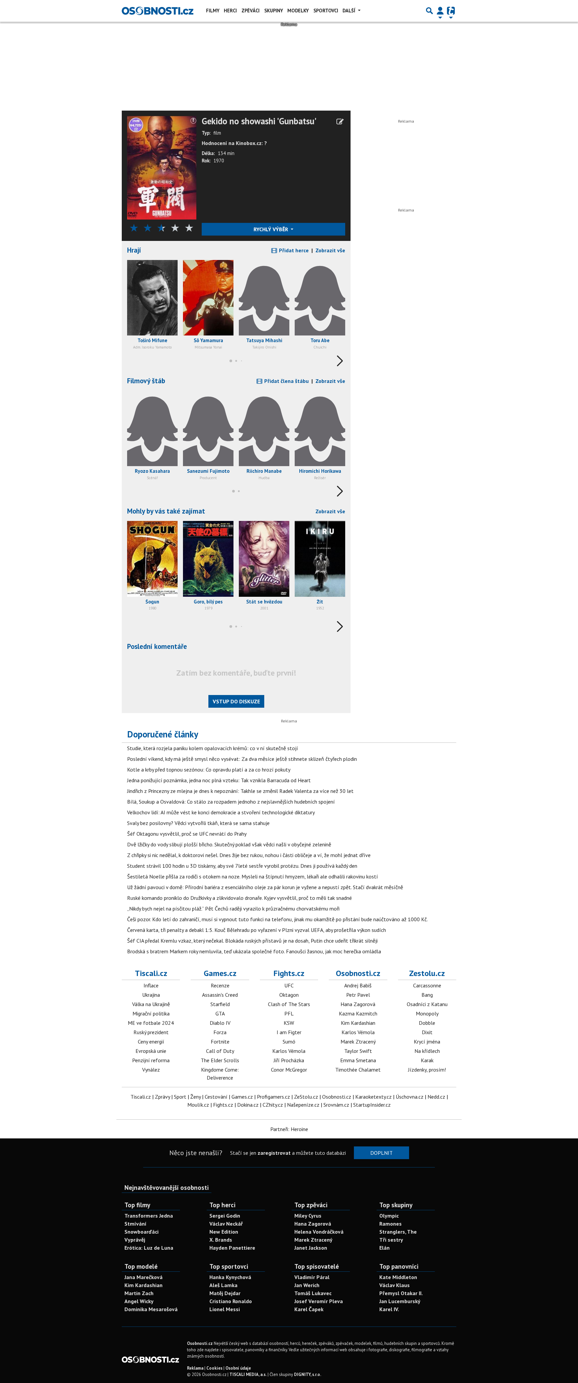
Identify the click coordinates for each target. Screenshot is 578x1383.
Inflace (151, 985)
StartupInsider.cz (372, 1104)
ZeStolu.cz (306, 1096)
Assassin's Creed (220, 994)
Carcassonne (427, 985)
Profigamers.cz (273, 1096)
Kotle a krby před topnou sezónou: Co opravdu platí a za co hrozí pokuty (208, 769)
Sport (180, 1096)
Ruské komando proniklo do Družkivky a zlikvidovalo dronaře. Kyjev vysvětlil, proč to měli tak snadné (239, 897)
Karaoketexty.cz (373, 1096)
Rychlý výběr (271, 229)
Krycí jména (427, 1041)
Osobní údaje (238, 1368)
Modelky (298, 10)
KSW (289, 1022)
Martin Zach (139, 1293)
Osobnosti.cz (358, 973)
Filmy (212, 10)
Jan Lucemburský (399, 1301)
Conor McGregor (289, 1069)
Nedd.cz (436, 1096)
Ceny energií (151, 1041)
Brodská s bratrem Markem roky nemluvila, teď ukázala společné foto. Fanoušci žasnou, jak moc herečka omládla (254, 951)
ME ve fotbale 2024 (151, 1022)
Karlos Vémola (288, 1051)
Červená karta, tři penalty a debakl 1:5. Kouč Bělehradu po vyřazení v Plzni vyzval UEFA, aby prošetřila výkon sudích (256, 930)
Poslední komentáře (157, 646)
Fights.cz (289, 973)
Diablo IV (220, 1022)
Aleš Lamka (223, 1285)
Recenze (220, 985)
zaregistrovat (274, 1152)
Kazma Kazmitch (358, 1013)
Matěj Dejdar (224, 1293)
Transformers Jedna (148, 1215)
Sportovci (325, 10)
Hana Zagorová (358, 1004)
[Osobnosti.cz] (157, 11)
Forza (219, 1032)
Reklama (195, 1368)
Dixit (427, 1032)
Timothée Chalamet (358, 1069)
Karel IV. (389, 1309)
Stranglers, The (398, 1231)
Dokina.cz (248, 1104)
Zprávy (162, 1096)
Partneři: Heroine (289, 1129)
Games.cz (220, 973)
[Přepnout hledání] (429, 11)
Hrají (134, 250)
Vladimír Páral (311, 1277)
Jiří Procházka (289, 1060)
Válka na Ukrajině (151, 1004)
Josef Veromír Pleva (318, 1301)
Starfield (220, 1004)
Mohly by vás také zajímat (166, 511)
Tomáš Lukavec (312, 1293)
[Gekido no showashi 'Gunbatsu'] (161, 167)
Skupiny (273, 10)
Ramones (390, 1223)
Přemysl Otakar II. (401, 1293)
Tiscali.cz (151, 973)
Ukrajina (151, 994)
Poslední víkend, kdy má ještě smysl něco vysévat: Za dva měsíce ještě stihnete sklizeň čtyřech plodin (242, 758)
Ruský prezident (151, 1032)
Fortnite (220, 1041)
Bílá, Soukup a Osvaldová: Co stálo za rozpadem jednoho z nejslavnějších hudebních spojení (231, 801)
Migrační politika (151, 1013)
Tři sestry (391, 1239)
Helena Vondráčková (319, 1231)
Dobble (427, 1022)
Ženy (195, 1096)
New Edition (223, 1231)
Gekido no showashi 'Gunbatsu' (259, 121)
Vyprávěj (134, 1239)
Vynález (151, 1069)
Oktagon (289, 994)
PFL (289, 1013)
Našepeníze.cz (303, 1104)
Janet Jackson (310, 1247)
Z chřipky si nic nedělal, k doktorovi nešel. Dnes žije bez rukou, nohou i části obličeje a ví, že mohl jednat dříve (249, 855)
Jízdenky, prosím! (427, 1069)
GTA (220, 1013)
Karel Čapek (308, 1309)
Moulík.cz (198, 1104)
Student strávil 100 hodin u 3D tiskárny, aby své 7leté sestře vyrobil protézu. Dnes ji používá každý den (242, 865)
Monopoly (427, 1013)
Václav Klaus (394, 1285)
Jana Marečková (143, 1277)
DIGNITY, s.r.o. (307, 1374)
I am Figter (289, 1032)
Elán (384, 1247)
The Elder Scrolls (220, 1060)
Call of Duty (220, 1051)
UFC (289, 985)
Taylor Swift (358, 1051)
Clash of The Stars (289, 1004)
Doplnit (381, 1152)
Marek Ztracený (358, 1041)
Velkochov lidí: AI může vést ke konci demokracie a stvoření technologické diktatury (221, 812)
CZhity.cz (273, 1104)
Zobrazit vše (330, 250)
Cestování (216, 1096)
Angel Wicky (139, 1301)
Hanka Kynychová (230, 1277)
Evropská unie (150, 1051)
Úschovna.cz (409, 1096)
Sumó (289, 1041)
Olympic (389, 1215)
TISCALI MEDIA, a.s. (248, 1374)
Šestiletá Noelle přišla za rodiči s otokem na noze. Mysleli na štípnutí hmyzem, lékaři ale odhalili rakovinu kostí (252, 876)
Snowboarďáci (141, 1231)
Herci (230, 10)
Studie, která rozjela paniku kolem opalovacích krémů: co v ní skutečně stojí (212, 748)
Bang (427, 994)
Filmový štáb (146, 380)
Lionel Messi (224, 1309)
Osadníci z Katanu (427, 1004)
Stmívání (135, 1223)
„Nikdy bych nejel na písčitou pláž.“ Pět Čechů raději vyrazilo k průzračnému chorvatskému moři (233, 908)
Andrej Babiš (358, 985)
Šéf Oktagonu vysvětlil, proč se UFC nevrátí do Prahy (187, 833)
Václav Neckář (226, 1223)
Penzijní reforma (151, 1060)
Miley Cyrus (307, 1215)
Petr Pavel (358, 994)
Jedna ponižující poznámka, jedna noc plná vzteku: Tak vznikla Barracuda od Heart (219, 780)
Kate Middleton (398, 1277)
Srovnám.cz (336, 1104)
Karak (427, 1060)
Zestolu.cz (427, 973)
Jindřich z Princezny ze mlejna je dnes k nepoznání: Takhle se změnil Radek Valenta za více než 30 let (240, 791)
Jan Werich (306, 1285)
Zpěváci (251, 10)
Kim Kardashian (358, 1022)
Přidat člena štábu (286, 381)
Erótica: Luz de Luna (148, 1247)
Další (350, 10)
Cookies (214, 1368)
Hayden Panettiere (232, 1247)
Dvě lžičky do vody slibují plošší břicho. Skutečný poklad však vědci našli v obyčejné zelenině (229, 844)
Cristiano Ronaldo (230, 1301)
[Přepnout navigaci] (440, 11)
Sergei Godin (224, 1215)
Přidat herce (293, 250)
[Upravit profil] (340, 121)
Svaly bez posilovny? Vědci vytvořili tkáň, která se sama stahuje (198, 823)
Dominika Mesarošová (151, 1309)
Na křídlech (427, 1051)
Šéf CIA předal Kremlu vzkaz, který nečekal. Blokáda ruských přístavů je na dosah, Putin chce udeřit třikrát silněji (252, 940)
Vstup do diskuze (236, 701)
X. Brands (220, 1239)
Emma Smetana (358, 1060)
